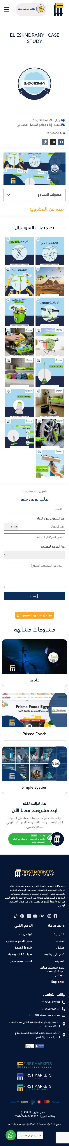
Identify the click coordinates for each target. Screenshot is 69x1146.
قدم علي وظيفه (53, 954)
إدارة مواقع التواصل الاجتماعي (34, 125)
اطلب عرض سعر (21, 961)
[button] (8, 194)
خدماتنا (60, 941)
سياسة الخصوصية (20, 954)
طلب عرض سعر (26, 9)
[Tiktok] (45, 142)
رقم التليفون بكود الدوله (50, 518)
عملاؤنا (60, 947)
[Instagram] (53, 142)
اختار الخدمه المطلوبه (53, 546)
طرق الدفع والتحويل (19, 941)
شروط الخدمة (23, 947)
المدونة (59, 961)
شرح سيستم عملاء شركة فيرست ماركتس (52, 971)
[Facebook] (61, 142)
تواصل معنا (24, 934)
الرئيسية (59, 934)
